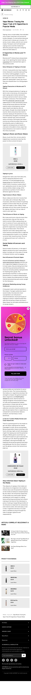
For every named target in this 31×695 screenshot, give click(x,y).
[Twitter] (11, 660)
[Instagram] (7, 660)
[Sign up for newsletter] (24, 655)
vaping (22, 254)
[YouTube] (15, 660)
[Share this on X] (23, 29)
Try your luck (15, 373)
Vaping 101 (9, 614)
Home (4, 614)
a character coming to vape (15, 100)
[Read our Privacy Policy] (25, 367)
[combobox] (8, 358)
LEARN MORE (10, 167)
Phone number (9, 354)
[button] (17, 10)
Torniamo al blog (8, 14)
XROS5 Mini (14, 577)
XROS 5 (13, 566)
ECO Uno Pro (14, 600)
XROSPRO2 (14, 589)
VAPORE (15, 673)
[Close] (28, 308)
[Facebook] (3, 660)
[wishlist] (22, 10)
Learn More (13, 571)
